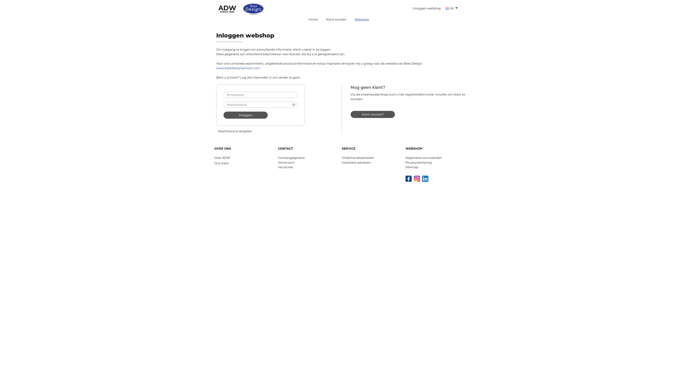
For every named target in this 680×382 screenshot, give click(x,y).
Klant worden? (373, 114)
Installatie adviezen (356, 162)
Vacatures (285, 167)
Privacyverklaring (419, 162)
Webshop (362, 19)
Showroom (286, 162)
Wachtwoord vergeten (235, 131)
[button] (293, 104)
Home (313, 19)
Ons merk (221, 163)
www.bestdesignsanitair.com (238, 68)
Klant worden (336, 19)
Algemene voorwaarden (424, 158)
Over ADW (222, 158)
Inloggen (245, 115)
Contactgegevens (291, 158)
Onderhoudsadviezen (358, 158)
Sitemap (412, 167)
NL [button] (452, 8)
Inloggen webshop (427, 8)
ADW (227, 8)
